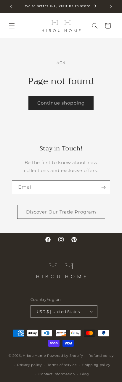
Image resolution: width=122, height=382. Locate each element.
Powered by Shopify (65, 356)
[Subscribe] (103, 187)
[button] (11, 25)
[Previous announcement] (10, 6)
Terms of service (62, 365)
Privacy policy (29, 365)
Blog (84, 374)
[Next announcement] (111, 6)
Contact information (56, 374)
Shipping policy (96, 365)
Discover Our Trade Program (61, 212)
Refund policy (101, 356)
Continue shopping (61, 103)
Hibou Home (34, 356)
